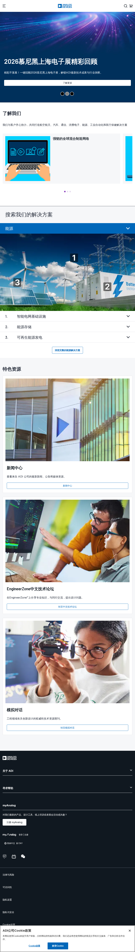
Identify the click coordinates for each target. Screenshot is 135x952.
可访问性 (7, 887)
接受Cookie (58, 946)
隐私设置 (7, 899)
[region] (67, 938)
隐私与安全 (8, 912)
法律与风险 (8, 874)
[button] (65, 191)
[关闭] (129, 930)
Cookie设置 (9, 924)
